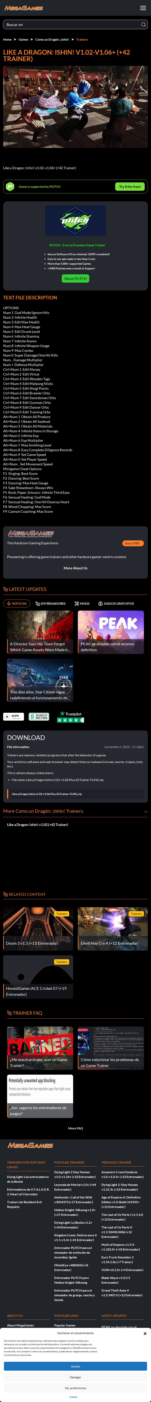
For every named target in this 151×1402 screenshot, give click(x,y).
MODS (84, 603)
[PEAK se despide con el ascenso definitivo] (111, 632)
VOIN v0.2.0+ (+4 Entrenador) (122, 1270)
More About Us (75, 568)
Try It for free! (130, 186)
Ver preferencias (75, 1388)
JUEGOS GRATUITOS (119, 603)
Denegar (75, 1377)
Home (7, 39)
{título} (73, 1396)
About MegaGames (20, 1325)
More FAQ (75, 1128)
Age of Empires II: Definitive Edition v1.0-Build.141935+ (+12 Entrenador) (121, 1202)
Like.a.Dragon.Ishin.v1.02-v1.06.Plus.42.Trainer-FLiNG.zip (47, 794)
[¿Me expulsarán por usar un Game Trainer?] (40, 1048)
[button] (145, 1333)
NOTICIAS (19, 603)
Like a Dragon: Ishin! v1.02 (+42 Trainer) (37, 824)
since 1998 (132, 543)
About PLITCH (75, 278)
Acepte (75, 1366)
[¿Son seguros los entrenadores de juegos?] (40, 1096)
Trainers (82, 39)
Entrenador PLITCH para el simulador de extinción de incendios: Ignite (73, 1252)
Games (23, 39)
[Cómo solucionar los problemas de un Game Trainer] (111, 1048)
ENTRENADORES (53, 603)
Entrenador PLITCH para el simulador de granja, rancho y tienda (74, 1295)
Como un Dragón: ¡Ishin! (52, 39)
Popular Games (65, 1325)
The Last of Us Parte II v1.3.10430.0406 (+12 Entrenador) (116, 1232)
